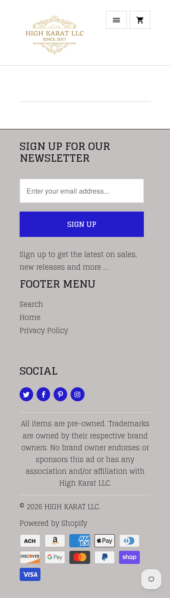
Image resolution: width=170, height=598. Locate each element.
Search (31, 304)
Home (30, 317)
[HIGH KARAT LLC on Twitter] (26, 394)
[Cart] (139, 20)
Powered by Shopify (53, 523)
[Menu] (116, 20)
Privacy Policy (44, 330)
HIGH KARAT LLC (71, 507)
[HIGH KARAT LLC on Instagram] (77, 394)
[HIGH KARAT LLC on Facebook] (43, 394)
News (38, 83)
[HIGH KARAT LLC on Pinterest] (60, 394)
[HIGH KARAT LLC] (54, 36)
